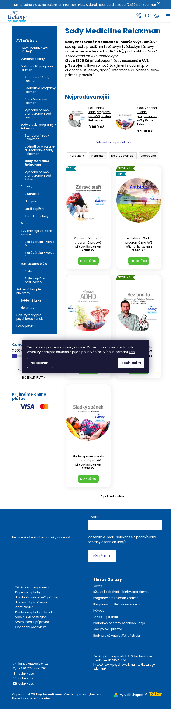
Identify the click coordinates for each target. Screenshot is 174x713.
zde (132, 351)
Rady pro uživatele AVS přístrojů (116, 636)
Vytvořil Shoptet (131, 695)
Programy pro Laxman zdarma (115, 598)
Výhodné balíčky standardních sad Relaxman (38, 175)
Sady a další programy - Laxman (38, 68)
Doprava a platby (28, 592)
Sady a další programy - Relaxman (38, 126)
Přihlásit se (102, 556)
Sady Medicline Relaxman (37, 163)
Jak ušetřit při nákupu (31, 602)
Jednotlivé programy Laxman (40, 90)
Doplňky (26, 186)
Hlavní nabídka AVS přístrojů (35, 50)
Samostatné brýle (34, 264)
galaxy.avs (26, 673)
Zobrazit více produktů (112, 142)
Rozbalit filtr (33, 377)
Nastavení (40, 362)
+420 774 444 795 (32, 668)
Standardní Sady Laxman (37, 79)
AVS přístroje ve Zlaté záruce (36, 233)
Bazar (25, 223)
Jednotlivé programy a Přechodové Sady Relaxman (40, 150)
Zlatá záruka (24, 607)
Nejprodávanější (122, 156)
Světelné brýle (31, 300)
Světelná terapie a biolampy (30, 291)
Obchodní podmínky (30, 627)
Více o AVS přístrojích (31, 617)
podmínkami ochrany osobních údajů (122, 539)
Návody (98, 611)
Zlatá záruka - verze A (39, 244)
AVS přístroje (27, 40)
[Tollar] (155, 694)
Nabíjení (31, 201)
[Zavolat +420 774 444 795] (138, 15)
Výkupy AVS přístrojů (108, 629)
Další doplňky (34, 209)
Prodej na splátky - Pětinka (35, 612)
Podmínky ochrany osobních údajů (119, 623)
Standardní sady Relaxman (37, 137)
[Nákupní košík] (156, 15)
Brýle (28, 271)
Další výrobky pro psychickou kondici (30, 317)
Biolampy (27, 308)
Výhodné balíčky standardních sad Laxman (38, 113)
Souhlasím (131, 362)
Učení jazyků (25, 326)
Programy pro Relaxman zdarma (117, 604)
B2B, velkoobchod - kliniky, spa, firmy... (121, 592)
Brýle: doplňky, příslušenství (35, 280)
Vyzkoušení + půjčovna (32, 622)
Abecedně (148, 156)
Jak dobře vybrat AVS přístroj (36, 597)
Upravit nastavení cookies (31, 698)
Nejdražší (97, 156)
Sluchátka (32, 194)
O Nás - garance (105, 617)
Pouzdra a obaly (36, 216)
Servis (97, 586)
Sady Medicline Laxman (36, 101)
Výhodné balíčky (33, 59)
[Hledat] (147, 15)
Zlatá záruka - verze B (39, 254)
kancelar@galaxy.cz (33, 663)
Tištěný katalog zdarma (32, 587)
